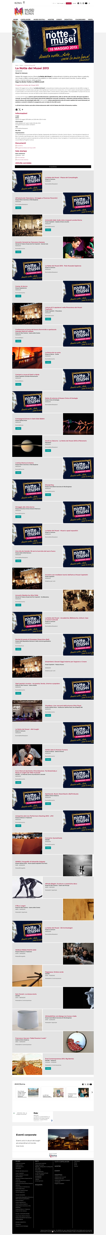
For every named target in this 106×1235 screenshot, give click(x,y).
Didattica (68, 19)
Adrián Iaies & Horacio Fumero (56, 750)
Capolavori (25, 19)
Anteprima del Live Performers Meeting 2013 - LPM (34, 816)
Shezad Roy (49, 485)
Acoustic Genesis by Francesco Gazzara (30, 242)
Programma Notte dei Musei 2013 (27, 85)
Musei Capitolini (20, 1173)
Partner (76, 1166)
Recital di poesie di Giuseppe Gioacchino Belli (32, 639)
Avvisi (75, 1164)
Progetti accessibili (59, 1183)
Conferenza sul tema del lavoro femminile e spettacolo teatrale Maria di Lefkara (35, 330)
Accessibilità (38, 1176)
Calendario (80, 19)
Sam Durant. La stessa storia (25, 994)
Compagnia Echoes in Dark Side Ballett (30, 419)
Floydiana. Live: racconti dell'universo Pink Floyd (63, 706)
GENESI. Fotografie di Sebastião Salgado (30, 862)
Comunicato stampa (22, 159)
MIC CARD (37, 1168)
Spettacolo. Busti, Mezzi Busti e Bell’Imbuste (61, 794)
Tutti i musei (60, 3)
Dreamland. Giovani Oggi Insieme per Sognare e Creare (66, 662)
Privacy (55, 1231)
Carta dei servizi (20, 1166)
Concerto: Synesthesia (53, 838)
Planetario (18, 1224)
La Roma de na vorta (53, 352)
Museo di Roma (19, 1200)
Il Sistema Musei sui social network (72, 1095)
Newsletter (18, 1168)
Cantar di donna (21, 286)
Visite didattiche (39, 1171)
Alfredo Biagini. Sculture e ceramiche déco (61, 884)
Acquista (69, 3)
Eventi (59, 19)
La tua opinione (39, 1180)
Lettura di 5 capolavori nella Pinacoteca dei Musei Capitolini (63, 308)
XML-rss (90, 1231)
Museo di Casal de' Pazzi (22, 1190)
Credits (74, 1231)
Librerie (37, 1179)
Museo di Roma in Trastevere (23, 1209)
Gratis (18, 207)
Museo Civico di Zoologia (22, 1226)
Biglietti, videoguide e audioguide (44, 1166)
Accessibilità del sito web (82, 1231)
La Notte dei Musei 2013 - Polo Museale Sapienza (63, 266)
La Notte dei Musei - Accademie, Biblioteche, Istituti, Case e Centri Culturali (66, 619)
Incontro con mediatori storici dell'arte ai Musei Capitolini (66, 575)
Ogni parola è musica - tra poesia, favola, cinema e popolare (37, 683)
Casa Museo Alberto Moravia (23, 1215)
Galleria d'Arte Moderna (22, 1204)
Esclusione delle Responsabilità (64, 1231)
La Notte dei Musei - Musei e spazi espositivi (61, 531)
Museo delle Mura (20, 1188)
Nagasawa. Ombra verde (54, 972)
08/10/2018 (42, 1118)
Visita (90, 19)
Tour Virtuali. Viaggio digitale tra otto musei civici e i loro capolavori (22, 1094)
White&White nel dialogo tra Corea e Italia (60, 1016)
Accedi (74, 3)
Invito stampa (20, 157)
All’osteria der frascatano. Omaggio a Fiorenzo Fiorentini (36, 198)
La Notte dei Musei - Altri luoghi (27, 729)
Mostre (51, 19)
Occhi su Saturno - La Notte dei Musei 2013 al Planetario (66, 441)
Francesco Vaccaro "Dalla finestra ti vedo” (30, 1038)
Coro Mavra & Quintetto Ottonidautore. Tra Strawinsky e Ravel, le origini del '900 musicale (36, 771)
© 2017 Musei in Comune (45, 1231)
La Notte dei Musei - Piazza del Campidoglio (61, 177)
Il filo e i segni (20, 906)
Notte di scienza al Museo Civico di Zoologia (61, 398)
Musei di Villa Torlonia (21, 1211)
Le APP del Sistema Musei (46, 1096)
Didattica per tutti (59, 1178)
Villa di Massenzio (20, 1192)
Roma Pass (38, 1169)
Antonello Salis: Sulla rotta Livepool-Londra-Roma (63, 220)
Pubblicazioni (19, 1165)
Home (16, 65)
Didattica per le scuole (60, 1177)
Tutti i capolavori (62, 1162)
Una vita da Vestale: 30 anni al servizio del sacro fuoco (35, 551)
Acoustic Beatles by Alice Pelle (26, 595)
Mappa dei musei (39, 1165)
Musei (15, 19)
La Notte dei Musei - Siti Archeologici (59, 928)
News (75, 1163)
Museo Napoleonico (21, 1202)
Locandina (20, 145)
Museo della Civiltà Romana (23, 1186)
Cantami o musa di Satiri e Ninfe (27, 374)
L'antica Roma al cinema (24, 463)
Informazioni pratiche (40, 1163)
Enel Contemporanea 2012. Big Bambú (59, 1059)
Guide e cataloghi (39, 1174)
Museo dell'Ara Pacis (21, 1181)
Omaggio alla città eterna (24, 507)
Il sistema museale (20, 1163)
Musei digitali (39, 19)
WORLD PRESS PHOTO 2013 (25, 950)
